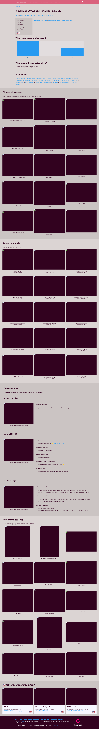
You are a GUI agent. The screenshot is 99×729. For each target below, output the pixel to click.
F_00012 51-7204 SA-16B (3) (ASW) (17, 120)
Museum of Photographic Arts (44, 707)
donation (56, 725)
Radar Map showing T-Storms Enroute (49, 558)
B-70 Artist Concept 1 (81, 150)
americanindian (44, 710)
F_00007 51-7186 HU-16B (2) (17, 349)
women (7, 710)
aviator (79, 710)
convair (76, 78)
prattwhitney (47, 82)
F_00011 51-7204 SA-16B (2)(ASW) (17, 323)
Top (16, 719)
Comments (49, 15)
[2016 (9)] (72, 48)
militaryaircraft (19, 82)
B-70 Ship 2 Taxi (49, 234)
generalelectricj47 (69, 80)
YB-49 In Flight (18, 205)
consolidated (56, 78)
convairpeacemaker (45, 80)
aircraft (17, 78)
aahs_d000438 (81, 612)
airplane (23, 78)
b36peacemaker (41, 78)
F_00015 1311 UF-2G (17, 297)
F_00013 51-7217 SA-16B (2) (18, 232)
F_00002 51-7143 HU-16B (81, 376)
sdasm (68, 710)
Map (51, 2)
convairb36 (18, 80)
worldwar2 (12, 710)
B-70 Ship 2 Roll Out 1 (17, 558)
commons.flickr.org (20, 2)
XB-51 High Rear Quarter (17, 645)
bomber (49, 78)
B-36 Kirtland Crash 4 (81, 643)
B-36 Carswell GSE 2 (49, 613)
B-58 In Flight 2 (49, 150)
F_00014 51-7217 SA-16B (17, 148)
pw (60, 82)
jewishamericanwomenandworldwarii (12, 712)
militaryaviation (29, 82)
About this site (54, 719)
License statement (54, 20)
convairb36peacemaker (30, 80)
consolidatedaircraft (67, 78)
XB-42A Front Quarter (49, 584)
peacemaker (39, 82)
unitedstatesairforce (68, 82)
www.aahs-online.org (40, 20)
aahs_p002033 (81, 203)
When (17, 15)
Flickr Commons (21, 721)
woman (39, 710)
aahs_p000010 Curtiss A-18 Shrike (17, 177)
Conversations (44, 2)
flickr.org (28, 725)
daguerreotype (51, 712)
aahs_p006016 (81, 585)
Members (36, 2)
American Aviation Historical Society (20, 425)
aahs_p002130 (81, 234)
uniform (22, 712)
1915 (36, 710)
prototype (55, 82)
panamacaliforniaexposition (41, 712)
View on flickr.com (66, 20)
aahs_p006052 (81, 176)
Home (21, 719)
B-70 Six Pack (49, 206)
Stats (60, 2)
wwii (5, 710)
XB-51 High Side (49, 676)
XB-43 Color (81, 676)
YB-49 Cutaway (17, 585)
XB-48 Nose (49, 649)
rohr (82, 710)
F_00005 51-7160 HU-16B (17, 376)
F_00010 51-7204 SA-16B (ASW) (81, 297)
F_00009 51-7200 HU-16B (81, 323)
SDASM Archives (72, 707)
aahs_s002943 (81, 553)
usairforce (18, 84)
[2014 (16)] (28, 48)
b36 (33, 78)
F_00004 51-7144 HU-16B (49, 121)
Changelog (60, 719)
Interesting (27, 15)
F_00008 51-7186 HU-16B (49, 349)
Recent (29, 2)
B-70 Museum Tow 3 (81, 121)
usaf (76, 82)
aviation (29, 78)
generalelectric (58, 80)
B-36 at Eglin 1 (18, 613)
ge (52, 80)
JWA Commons (8, 707)
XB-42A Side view (18, 675)
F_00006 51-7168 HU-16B (81, 349)
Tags (55, 2)
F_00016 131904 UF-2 (49, 271)
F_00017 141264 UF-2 (17, 271)
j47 (77, 80)
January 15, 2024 (59, 444)
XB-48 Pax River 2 (49, 177)
